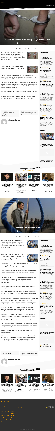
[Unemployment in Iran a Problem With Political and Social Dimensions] (47, 136)
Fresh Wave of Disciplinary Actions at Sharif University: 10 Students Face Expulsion (47, 119)
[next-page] (29, 196)
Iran (40, 67)
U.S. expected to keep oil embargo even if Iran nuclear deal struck (9, 114)
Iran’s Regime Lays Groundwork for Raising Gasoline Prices (46, 59)
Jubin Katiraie (7, 191)
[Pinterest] (32, 48)
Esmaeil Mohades (48, 191)
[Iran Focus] (3, 2)
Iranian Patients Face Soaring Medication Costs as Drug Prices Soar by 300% (47, 95)
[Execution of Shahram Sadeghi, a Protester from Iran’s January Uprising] (48, 177)
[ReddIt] (38, 48)
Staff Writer (34, 190)
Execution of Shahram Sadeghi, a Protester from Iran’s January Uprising (48, 184)
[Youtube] (8, 401)
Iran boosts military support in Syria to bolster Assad (28, 113)
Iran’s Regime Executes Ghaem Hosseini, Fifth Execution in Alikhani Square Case (47, 83)
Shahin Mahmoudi (24, 43)
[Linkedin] (35, 48)
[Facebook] (40, 6)
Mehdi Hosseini (20, 192)
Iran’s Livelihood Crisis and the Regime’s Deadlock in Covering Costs (46, 107)
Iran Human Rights (16, 34)
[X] (42, 6)
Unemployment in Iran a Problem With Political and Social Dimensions (46, 145)
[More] (36, 106)
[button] (44, 5)
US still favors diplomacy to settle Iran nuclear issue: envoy (46, 161)
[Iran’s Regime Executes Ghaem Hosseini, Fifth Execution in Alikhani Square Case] (7, 177)
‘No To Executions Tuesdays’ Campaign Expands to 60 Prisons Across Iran (34, 184)
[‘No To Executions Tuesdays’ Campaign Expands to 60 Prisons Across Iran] (34, 177)
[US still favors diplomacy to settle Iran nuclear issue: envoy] (47, 152)
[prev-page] (25, 196)
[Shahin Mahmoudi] (18, 43)
